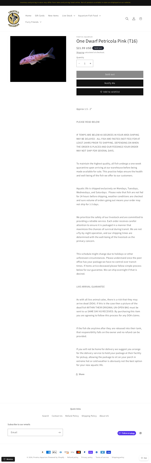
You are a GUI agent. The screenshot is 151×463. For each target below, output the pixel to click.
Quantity (80, 57)
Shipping (80, 52)
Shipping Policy (89, 415)
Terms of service (102, 457)
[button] (68, 15)
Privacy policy (87, 457)
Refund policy (72, 457)
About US (104, 415)
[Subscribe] (59, 432)
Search (45, 415)
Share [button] (81, 374)
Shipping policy (118, 457)
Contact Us (57, 415)
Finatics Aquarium (40, 457)
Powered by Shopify (56, 457)
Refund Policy (72, 415)
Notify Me (110, 83)
